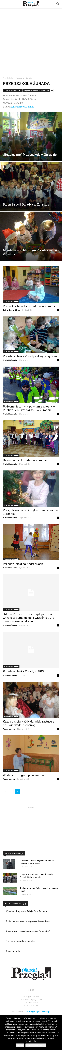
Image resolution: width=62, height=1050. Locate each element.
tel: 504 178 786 (31, 1005)
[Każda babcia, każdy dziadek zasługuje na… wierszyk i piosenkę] (31, 700)
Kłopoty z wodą (13, 951)
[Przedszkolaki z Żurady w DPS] (31, 650)
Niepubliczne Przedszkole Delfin (36, 90)
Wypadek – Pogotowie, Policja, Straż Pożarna (26, 911)
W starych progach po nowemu (23, 775)
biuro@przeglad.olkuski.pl (38, 1011)
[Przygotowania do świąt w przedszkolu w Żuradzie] (31, 488)
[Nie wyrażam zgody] (58, 1032)
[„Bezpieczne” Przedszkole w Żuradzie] (31, 136)
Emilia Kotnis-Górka (11, 310)
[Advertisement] (31, 40)
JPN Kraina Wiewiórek (12, 90)
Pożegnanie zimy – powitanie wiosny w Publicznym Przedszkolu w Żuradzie (29, 408)
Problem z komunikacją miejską (20, 941)
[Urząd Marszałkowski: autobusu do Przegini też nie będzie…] (10, 878)
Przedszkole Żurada (11, 301)
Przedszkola (8, 78)
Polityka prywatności (36, 1045)
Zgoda (20, 1045)
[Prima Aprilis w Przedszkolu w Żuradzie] (31, 284)
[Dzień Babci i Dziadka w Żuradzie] (31, 186)
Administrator (9, 729)
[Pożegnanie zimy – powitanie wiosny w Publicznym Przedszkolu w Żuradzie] (31, 385)
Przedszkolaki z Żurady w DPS (23, 671)
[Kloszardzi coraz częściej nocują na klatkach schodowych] (9, 864)
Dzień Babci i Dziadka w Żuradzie (25, 460)
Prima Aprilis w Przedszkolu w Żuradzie (30, 306)
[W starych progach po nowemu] (31, 753)
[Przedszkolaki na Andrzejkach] (31, 542)
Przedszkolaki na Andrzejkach (23, 564)
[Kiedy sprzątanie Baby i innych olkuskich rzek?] (10, 891)
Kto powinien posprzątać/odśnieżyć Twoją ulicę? (28, 931)
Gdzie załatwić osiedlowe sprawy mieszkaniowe (28, 921)
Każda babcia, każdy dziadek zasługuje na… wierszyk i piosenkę (28, 723)
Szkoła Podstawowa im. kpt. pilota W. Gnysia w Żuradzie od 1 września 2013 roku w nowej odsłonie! (29, 617)
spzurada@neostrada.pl (22, 106)
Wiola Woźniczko (10, 360)
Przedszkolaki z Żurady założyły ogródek (30, 356)
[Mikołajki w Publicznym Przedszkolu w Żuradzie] (31, 236)
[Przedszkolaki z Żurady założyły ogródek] (31, 334)
